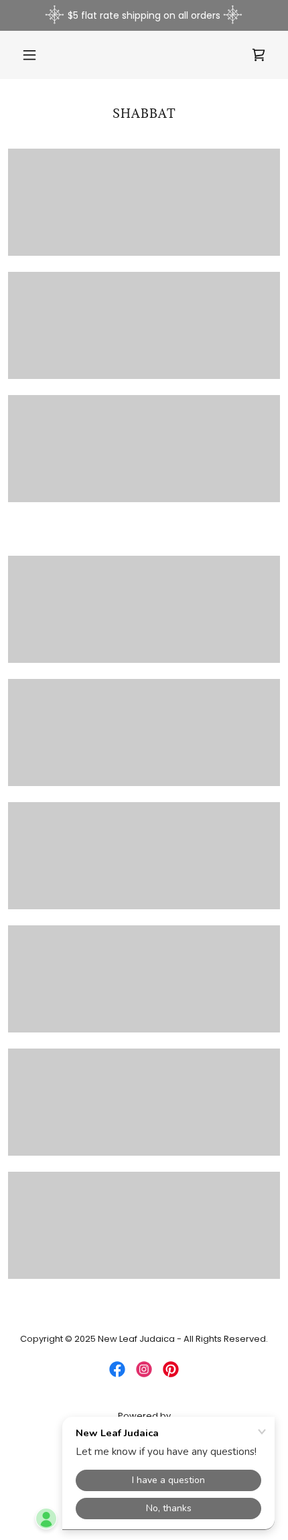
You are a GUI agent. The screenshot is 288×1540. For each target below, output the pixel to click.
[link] (258, 55)
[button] (35, 55)
